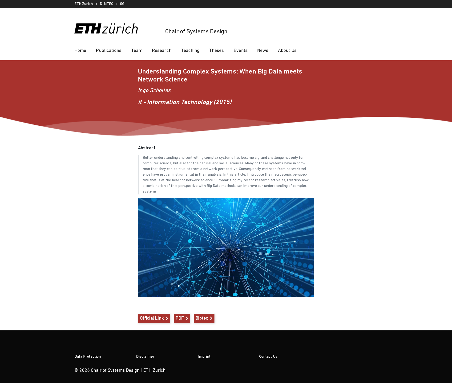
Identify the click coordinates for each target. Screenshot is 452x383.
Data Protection (87, 357)
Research (161, 50)
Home (80, 50)
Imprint (204, 357)
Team (136, 50)
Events (241, 50)
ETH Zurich (83, 4)
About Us (287, 50)
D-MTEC (106, 4)
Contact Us (268, 357)
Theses (216, 50)
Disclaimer (145, 357)
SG (122, 4)
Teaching (190, 50)
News (262, 50)
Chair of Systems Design (196, 32)
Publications (108, 50)
